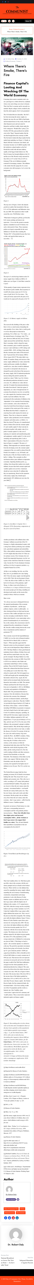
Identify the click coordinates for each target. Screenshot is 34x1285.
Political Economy (19, 29)
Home (10, 29)
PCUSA (22, 1209)
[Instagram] (8, 2)
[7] (4, 1108)
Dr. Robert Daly (11, 1194)
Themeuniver (17, 1281)
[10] (5, 1126)
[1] (4, 1067)
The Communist (21, 1213)
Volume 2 (19, 61)
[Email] (18, 1199)
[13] (5, 1153)
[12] (21, 745)
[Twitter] (5, 2)
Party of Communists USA (11, 1209)
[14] (5, 1166)
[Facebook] (2, 2)
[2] (4, 1071)
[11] (5, 1137)
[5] (4, 1096)
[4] (4, 1085)
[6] (4, 1104)
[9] (4, 1115)
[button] (28, 21)
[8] (4, 1112)
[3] (4, 1075)
